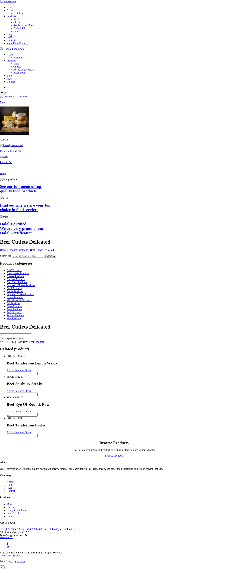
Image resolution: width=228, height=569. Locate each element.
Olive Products (14, 306)
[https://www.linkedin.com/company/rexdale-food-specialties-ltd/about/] (8, 546)
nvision (21, 561)
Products (11, 16)
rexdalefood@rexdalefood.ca (59, 529)
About (10, 10)
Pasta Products (14, 309)
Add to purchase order (12, 338)
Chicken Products (16, 279)
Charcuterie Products (18, 273)
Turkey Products (15, 315)
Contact (11, 40)
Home (10, 7)
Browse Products (114, 455)
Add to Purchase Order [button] (19, 370)
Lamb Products (15, 297)
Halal (16, 31)
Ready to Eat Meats (23, 25)
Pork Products (14, 312)
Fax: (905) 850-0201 (33, 529)
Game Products (15, 291)
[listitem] (114, 99)
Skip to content (8, 1)
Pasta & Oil (19, 28)
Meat (16, 19)
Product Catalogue (19, 87)
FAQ (9, 37)
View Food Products (17, 43)
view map (5, 537)
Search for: (6, 255)
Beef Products (14, 270)
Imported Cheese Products (20, 294)
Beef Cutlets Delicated (42, 249)
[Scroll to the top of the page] (2, 567)
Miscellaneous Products (19, 300)
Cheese (17, 22)
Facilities (18, 13)
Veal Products (14, 318)
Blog (9, 34)
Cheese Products (15, 276)
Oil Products (13, 303)
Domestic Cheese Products (21, 285)
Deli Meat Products (17, 282)
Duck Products (14, 288)
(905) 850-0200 (11, 529)
